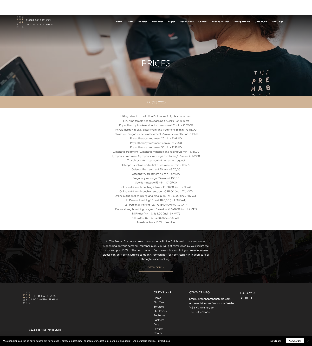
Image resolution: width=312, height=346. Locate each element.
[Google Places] (241, 298)
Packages (159, 315)
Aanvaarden (295, 340)
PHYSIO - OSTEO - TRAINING (44, 299)
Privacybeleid (163, 340)
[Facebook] (251, 298)
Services (159, 306)
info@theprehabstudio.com (213, 298)
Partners (159, 319)
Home (157, 297)
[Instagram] (246, 298)
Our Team (160, 302)
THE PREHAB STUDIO (43, 295)
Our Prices (160, 311)
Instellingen (275, 340)
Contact (159, 333)
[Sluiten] (308, 340)
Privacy (158, 328)
